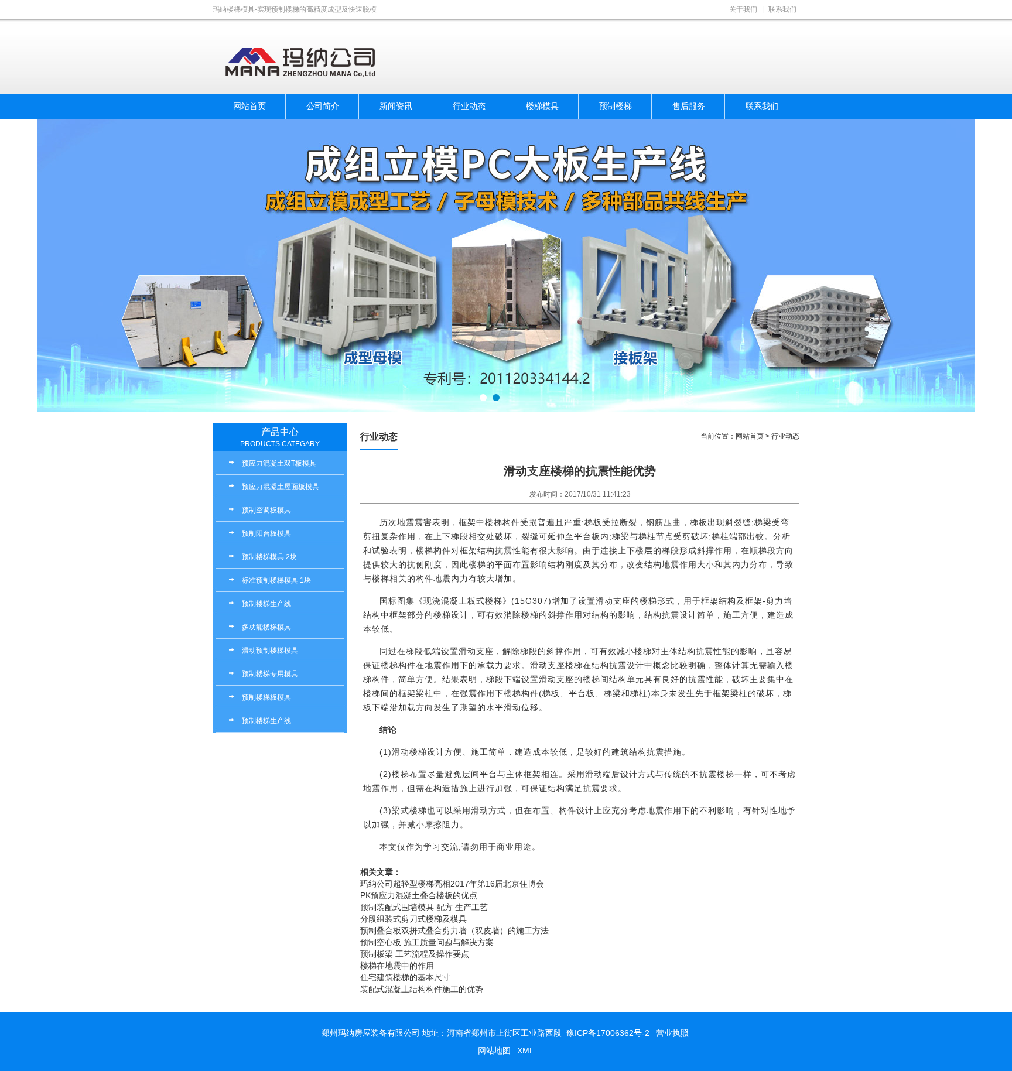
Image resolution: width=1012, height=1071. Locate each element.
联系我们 (782, 9)
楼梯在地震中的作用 (397, 965)
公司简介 (322, 106)
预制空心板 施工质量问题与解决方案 (427, 942)
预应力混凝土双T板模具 (279, 463)
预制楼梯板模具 (266, 697)
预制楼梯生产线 (266, 604)
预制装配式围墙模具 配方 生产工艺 (424, 907)
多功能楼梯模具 (266, 627)
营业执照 (672, 1033)
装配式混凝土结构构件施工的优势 (421, 989)
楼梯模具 (542, 106)
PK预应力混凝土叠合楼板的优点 (418, 895)
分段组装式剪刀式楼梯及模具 (413, 918)
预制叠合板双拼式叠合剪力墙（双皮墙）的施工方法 (454, 930)
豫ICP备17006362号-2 (607, 1033)
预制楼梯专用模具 (270, 674)
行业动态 (469, 106)
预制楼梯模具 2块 (269, 557)
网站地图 (494, 1050)
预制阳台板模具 (266, 533)
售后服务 (688, 106)
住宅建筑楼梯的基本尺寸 (405, 977)
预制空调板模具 (266, 510)
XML (525, 1050)
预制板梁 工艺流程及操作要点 (414, 954)
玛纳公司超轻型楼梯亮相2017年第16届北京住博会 (452, 883)
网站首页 (249, 106)
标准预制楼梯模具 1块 (276, 580)
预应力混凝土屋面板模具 (280, 487)
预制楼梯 (615, 106)
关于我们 (743, 9)
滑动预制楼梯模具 (270, 650)
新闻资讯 (396, 106)
